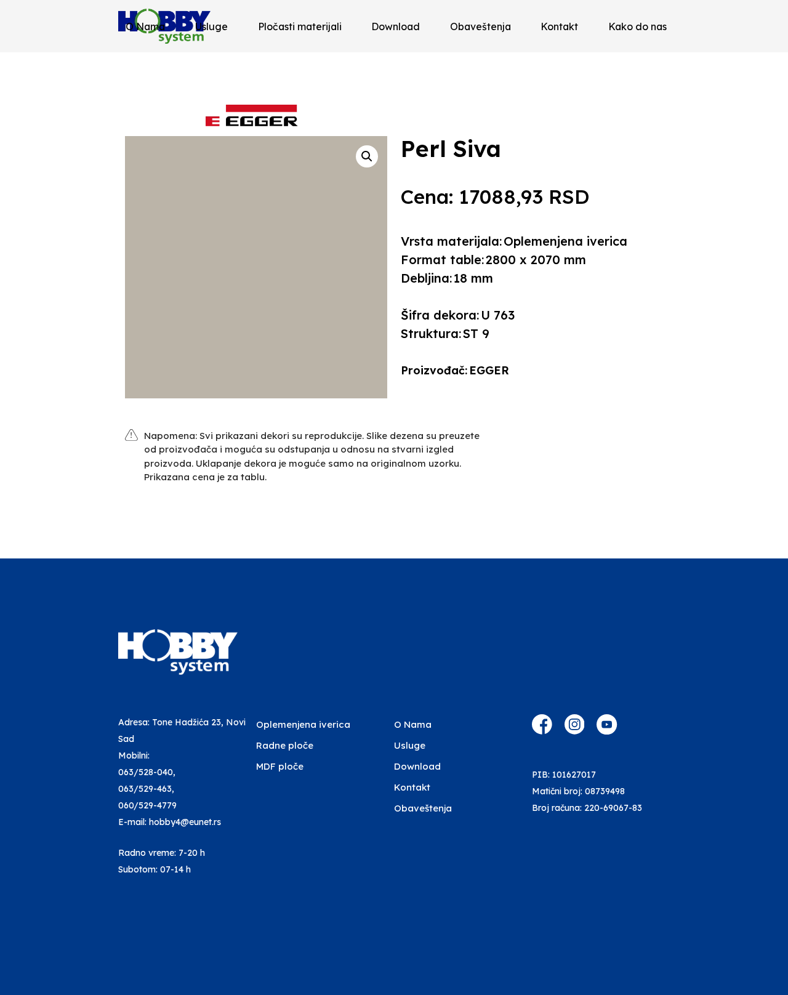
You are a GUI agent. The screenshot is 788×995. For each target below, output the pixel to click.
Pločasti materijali (300, 26)
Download (395, 26)
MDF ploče (280, 766)
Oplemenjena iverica (303, 724)
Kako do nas (637, 26)
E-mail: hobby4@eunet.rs (169, 822)
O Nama (145, 26)
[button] (367, 156)
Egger (489, 370)
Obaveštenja (480, 26)
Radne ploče (284, 745)
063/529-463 (145, 788)
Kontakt (559, 26)
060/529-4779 (147, 805)
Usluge (211, 26)
